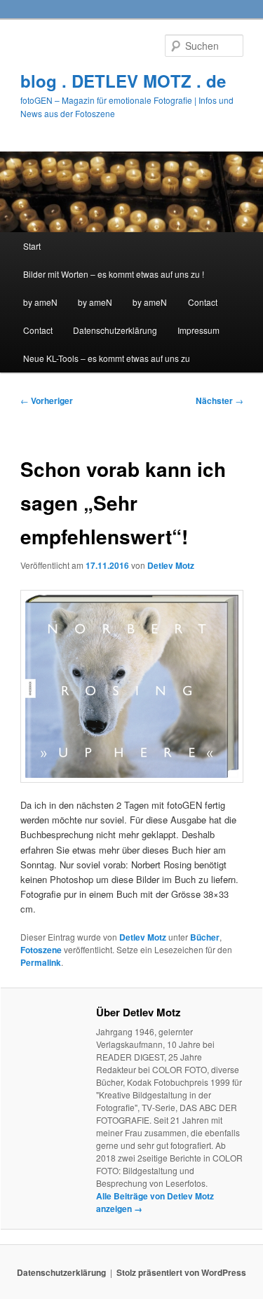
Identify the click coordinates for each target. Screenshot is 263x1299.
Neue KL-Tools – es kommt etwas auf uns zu (106, 358)
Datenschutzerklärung (115, 330)
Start (32, 246)
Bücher (205, 937)
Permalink (40, 962)
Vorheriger (46, 400)
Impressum (198, 330)
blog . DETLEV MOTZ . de (123, 81)
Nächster (219, 400)
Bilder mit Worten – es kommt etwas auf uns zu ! (113, 274)
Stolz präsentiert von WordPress (181, 1272)
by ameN (40, 302)
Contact (202, 302)
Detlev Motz (170, 565)
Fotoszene (41, 949)
